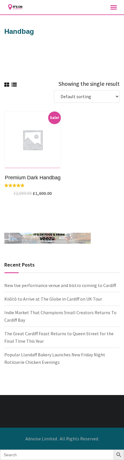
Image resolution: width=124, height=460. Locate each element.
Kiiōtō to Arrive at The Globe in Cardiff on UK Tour (53, 299)
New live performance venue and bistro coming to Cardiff (60, 285)
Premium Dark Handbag (33, 177)
